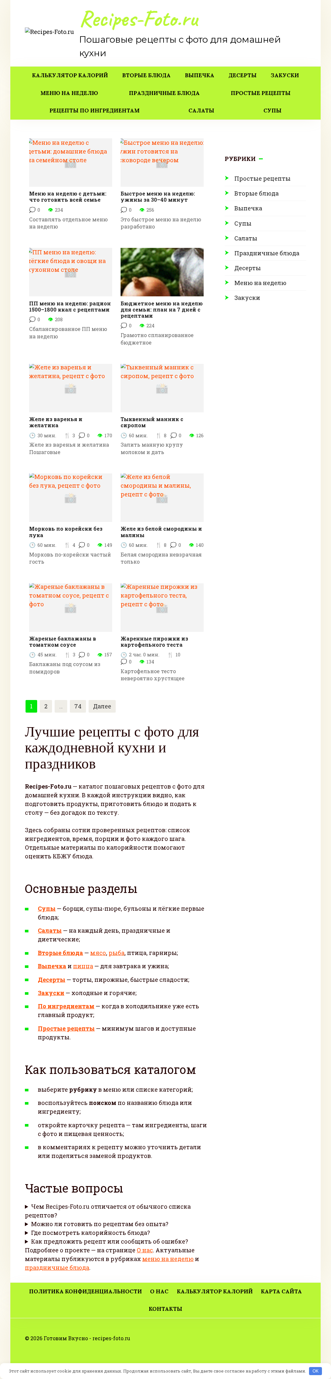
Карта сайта (281, 1291)
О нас (145, 1250)
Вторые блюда (146, 75)
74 (77, 706)
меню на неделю (168, 1259)
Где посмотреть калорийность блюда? (90, 1232)
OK (316, 1371)
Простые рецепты (261, 93)
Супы (272, 110)
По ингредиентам (66, 1006)
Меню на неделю (69, 93)
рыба (116, 953)
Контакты (165, 1308)
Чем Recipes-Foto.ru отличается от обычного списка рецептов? (108, 1211)
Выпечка (199, 75)
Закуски (285, 75)
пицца (83, 966)
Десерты (243, 75)
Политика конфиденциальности (85, 1291)
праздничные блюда (57, 1267)
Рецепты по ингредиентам (94, 110)
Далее (102, 706)
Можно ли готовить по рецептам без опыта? (99, 1224)
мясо (98, 953)
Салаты (201, 110)
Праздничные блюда (164, 93)
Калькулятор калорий (70, 75)
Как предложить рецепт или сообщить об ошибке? (109, 1241)
